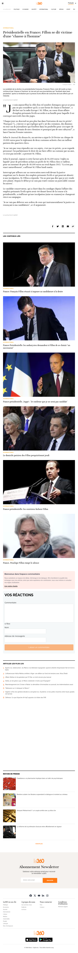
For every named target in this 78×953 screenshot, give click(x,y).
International (43, 9)
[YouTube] (39, 895)
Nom (7, 627)
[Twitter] (35, 895)
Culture (53, 9)
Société (34, 9)
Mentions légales (63, 906)
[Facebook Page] (30, 895)
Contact (42, 907)
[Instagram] (47, 895)
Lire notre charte (11, 586)
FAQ (41, 905)
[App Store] (31, 939)
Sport (68, 9)
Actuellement (7, 9)
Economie (26, 9)
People (5, 921)
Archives (23, 909)
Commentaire (10, 603)
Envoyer (50, 880)
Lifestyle (5, 923)
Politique (17, 9)
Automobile (6, 919)
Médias (61, 9)
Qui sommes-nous (26, 905)
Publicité (23, 907)
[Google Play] (46, 939)
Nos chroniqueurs (8, 926)
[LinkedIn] (43, 895)
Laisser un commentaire (39, 647)
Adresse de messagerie (15, 636)
